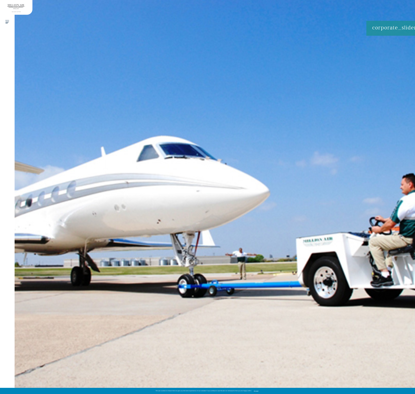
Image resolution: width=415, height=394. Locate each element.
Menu (7, 20)
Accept (256, 391)
